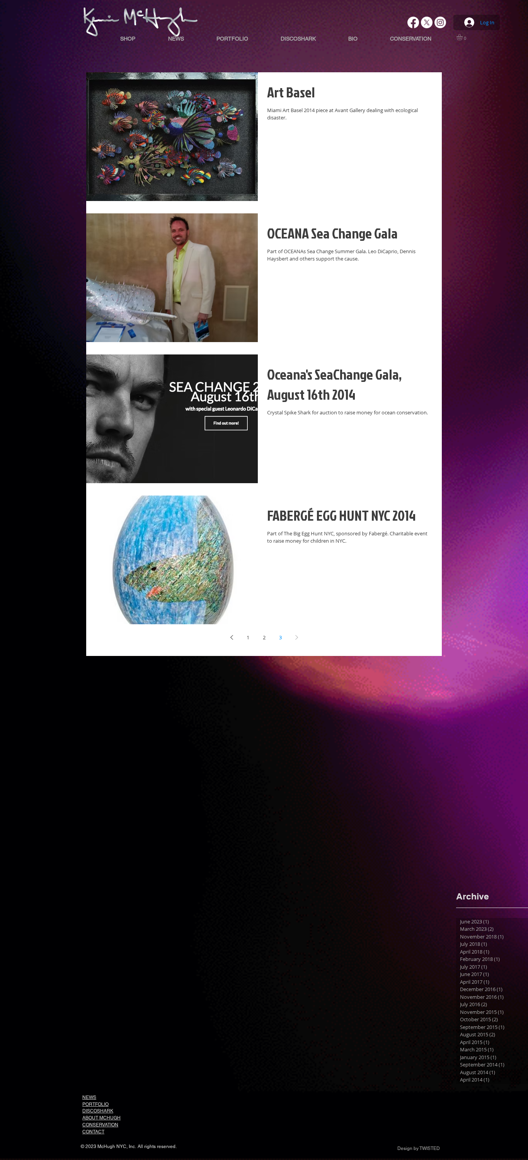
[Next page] (296, 637)
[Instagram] (440, 22)
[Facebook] (413, 22)
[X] (427, 22)
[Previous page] (231, 637)
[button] (463, 37)
